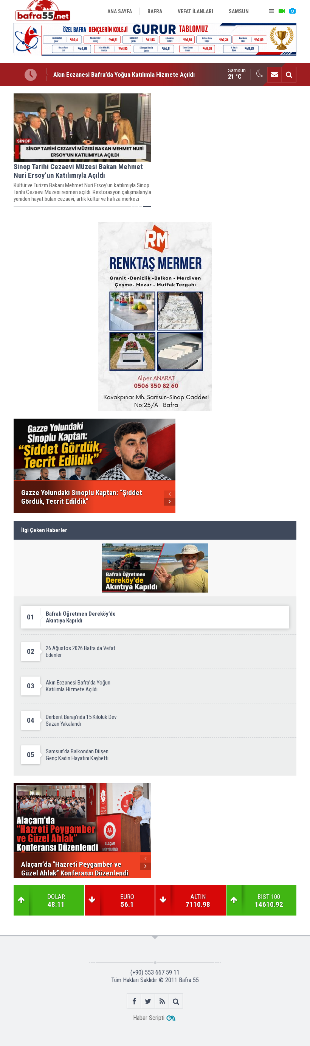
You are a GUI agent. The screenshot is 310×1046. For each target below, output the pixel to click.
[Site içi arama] (289, 74)
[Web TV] (281, 11)
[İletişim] (274, 74)
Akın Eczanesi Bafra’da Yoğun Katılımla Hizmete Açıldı (124, 68)
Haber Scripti (148, 1017)
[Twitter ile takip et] (148, 1001)
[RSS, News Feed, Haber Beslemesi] (162, 1001)
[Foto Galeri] (292, 11)
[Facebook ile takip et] (134, 1001)
